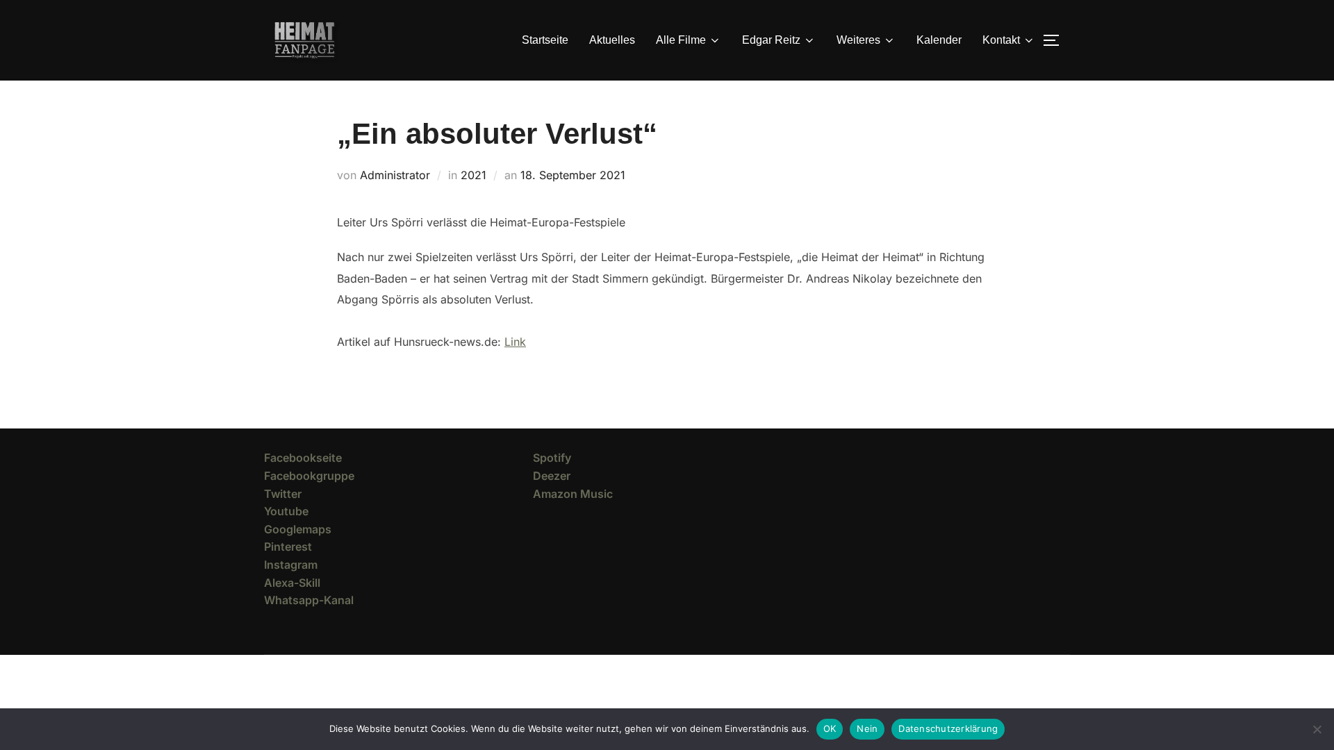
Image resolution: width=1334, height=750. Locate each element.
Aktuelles (612, 40)
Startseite (545, 40)
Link (515, 342)
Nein (867, 728)
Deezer (551, 476)
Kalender (939, 40)
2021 (473, 175)
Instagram (291, 565)
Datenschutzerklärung (948, 728)
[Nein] (1317, 729)
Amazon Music (573, 494)
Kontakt (1001, 40)
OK (830, 728)
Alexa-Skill (292, 583)
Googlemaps (297, 529)
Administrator (395, 175)
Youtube (286, 511)
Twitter (283, 494)
